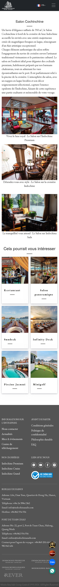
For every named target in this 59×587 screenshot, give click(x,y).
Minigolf (39, 384)
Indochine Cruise (11, 468)
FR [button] (43, 5)
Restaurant (12, 290)
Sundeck (10, 339)
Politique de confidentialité (39, 432)
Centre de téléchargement (10, 446)
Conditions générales (42, 425)
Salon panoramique (44, 292)
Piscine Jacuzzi (14, 384)
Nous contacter (10, 429)
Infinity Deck (43, 339)
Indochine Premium (12, 463)
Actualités (7, 434)
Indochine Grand (11, 473)
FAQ (33, 444)
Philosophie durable (42, 439)
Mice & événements (12, 439)
